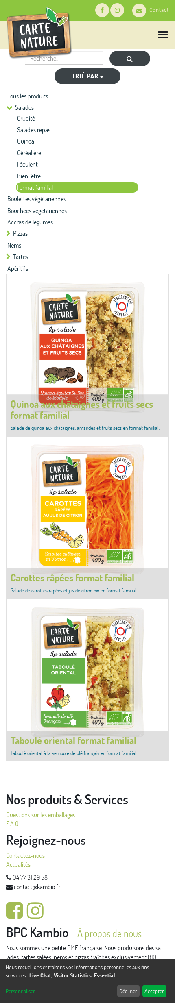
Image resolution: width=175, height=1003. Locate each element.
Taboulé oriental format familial (73, 740)
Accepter (154, 991)
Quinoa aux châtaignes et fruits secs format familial (82, 409)
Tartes (20, 256)
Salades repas (33, 129)
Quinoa (25, 141)
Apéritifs (17, 268)
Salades (24, 107)
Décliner (128, 991)
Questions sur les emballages (40, 814)
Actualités (18, 864)
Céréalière (29, 152)
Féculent (27, 164)
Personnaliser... (21, 991)
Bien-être (29, 176)
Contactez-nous (25, 855)
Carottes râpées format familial (72, 577)
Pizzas (20, 233)
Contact (159, 9)
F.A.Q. (13, 823)
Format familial (35, 187)
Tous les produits (27, 95)
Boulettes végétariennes (36, 198)
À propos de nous (109, 933)
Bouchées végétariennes (37, 210)
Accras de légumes (30, 222)
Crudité (26, 118)
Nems (14, 245)
